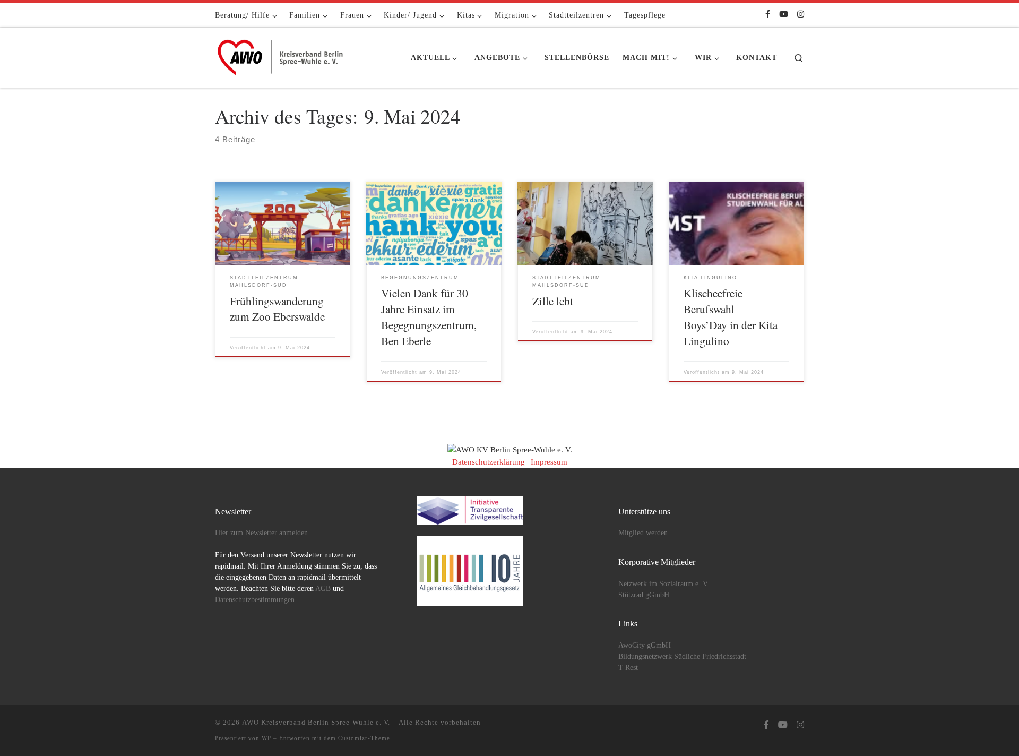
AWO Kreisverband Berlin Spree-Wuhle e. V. (316, 722)
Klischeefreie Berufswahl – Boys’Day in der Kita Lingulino (731, 316)
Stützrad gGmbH (643, 595)
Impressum (549, 462)
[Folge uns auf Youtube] (783, 14)
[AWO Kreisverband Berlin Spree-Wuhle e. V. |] (281, 54)
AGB (323, 588)
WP (266, 738)
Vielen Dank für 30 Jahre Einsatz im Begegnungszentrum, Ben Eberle (429, 316)
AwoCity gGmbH (644, 645)
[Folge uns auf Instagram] (800, 14)
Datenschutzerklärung (488, 462)
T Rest (628, 668)
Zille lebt (552, 300)
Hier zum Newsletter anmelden (261, 533)
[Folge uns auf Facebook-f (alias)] (767, 14)
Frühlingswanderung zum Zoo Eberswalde (277, 308)
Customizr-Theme (364, 738)
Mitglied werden (643, 533)
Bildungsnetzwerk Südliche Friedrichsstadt (682, 656)
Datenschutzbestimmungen (255, 600)
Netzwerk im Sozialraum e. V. (663, 584)
